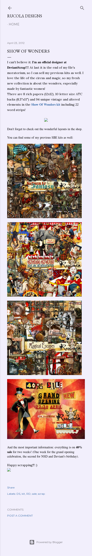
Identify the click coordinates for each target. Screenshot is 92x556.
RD (28, 493)
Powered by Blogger (49, 542)
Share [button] (11, 487)
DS (18, 493)
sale (34, 493)
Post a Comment (20, 515)
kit (23, 493)
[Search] (82, 7)
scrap (41, 493)
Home (14, 24)
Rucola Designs (24, 15)
